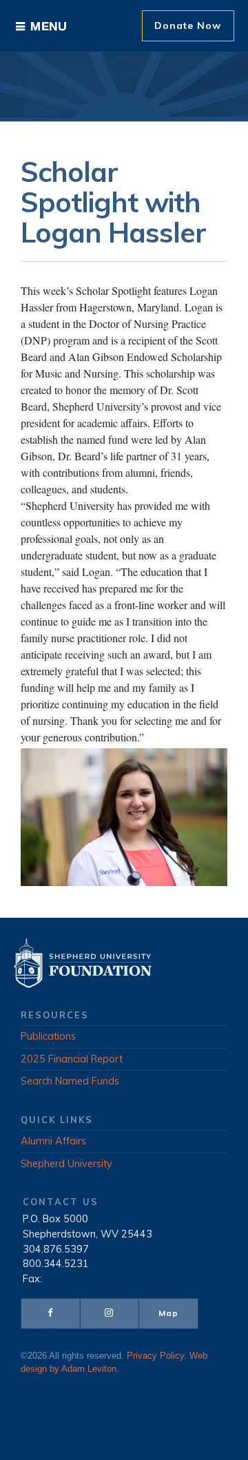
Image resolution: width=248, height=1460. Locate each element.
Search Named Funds (70, 1081)
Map (168, 1313)
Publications (48, 1036)
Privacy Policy (155, 1356)
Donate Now (187, 25)
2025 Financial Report (72, 1059)
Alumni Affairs (53, 1141)
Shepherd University (66, 1164)
